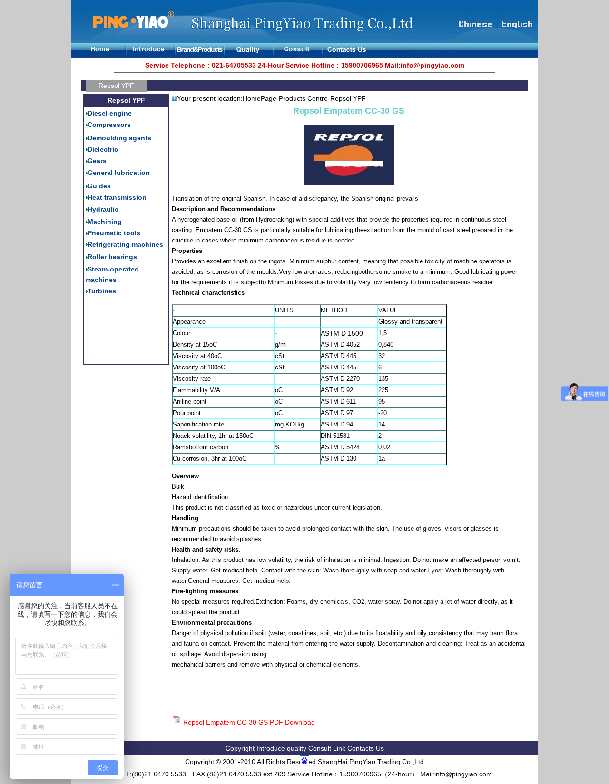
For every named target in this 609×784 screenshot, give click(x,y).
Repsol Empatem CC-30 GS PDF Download (249, 722)
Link (340, 748)
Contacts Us (365, 748)
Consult (319, 748)
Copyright (240, 748)
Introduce (271, 748)
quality (296, 748)
